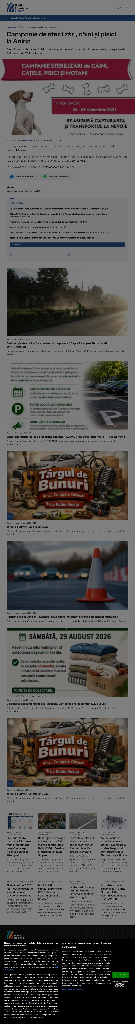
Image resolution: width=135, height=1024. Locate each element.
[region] (67, 981)
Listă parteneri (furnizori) (73, 989)
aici (28, 1000)
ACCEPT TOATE (121, 975)
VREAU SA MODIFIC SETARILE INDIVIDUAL (120, 984)
